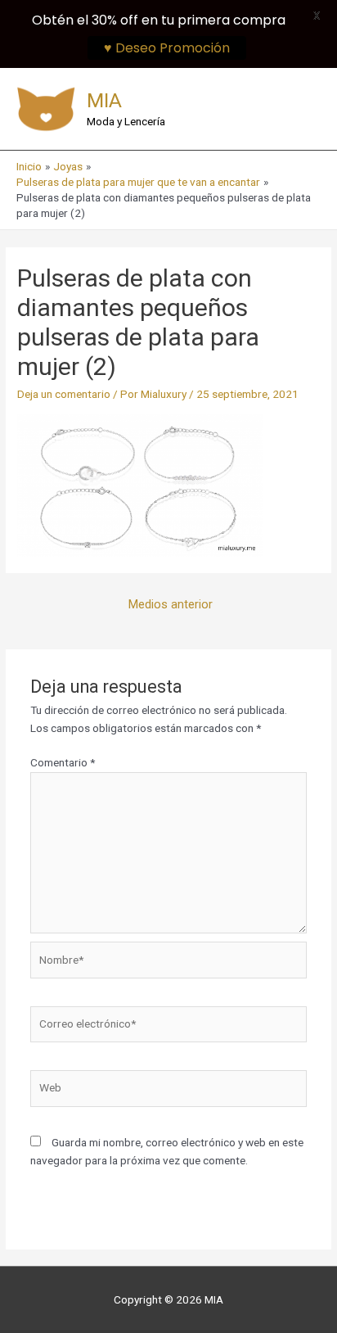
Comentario (62, 762)
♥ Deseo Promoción (167, 47)
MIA (104, 100)
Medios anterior (170, 604)
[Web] (169, 1091)
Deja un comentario (63, 393)
